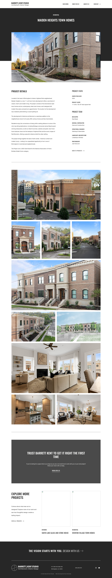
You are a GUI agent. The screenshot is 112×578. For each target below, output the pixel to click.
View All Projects (16, 521)
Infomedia (68, 574)
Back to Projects (77, 151)
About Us (86, 4)
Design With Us (71, 550)
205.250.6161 (78, 567)
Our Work (65, 4)
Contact (96, 4)
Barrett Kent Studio (20, 4)
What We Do (75, 4)
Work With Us (56, 470)
